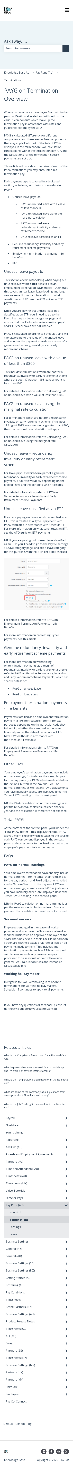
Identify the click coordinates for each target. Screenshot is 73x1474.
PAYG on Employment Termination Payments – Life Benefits (31, 751)
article (32, 639)
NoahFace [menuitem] (12, 1125)
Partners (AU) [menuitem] (14, 1161)
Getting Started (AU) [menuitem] (18, 1278)
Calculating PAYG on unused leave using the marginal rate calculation (36, 440)
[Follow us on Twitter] (66, 1451)
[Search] (65, 48)
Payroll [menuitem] (10, 1118)
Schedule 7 (51, 334)
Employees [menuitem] (13, 1394)
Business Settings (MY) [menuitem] (20, 1365)
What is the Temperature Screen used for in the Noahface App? (36, 1081)
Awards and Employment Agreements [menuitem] (29, 1154)
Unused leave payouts (26, 197)
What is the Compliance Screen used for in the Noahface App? (35, 1057)
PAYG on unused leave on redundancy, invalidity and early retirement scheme (41, 227)
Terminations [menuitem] (19, 1220)
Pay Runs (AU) (44, 72)
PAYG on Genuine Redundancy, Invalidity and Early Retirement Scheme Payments (31, 496)
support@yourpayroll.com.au (38, 1009)
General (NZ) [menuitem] (14, 1249)
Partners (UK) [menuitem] (14, 1372)
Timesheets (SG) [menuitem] (16, 1329)
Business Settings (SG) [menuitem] (20, 1263)
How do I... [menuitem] (16, 1212)
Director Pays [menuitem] (14, 1198)
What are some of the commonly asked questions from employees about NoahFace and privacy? (34, 1093)
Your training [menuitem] (14, 1132)
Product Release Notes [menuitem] (20, 1321)
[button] (66, 1118)
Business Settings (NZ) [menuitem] (20, 1270)
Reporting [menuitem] (12, 1140)
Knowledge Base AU (17, 72)
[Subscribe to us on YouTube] (58, 1451)
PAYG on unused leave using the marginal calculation (41, 215)
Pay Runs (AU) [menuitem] (15, 1205)
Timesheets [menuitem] (13, 1300)
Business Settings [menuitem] (17, 1241)
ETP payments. (41, 532)
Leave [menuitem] (13, 1234)
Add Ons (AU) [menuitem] (14, 1147)
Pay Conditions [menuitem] (15, 1292)
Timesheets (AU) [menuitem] (16, 1176)
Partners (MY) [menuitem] (14, 1379)
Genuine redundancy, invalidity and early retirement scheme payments (38, 246)
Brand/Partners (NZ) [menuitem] (19, 1307)
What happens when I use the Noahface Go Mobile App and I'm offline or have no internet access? (34, 1069)
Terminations (12, 80)
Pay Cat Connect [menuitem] (16, 1401)
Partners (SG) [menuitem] (14, 1350)
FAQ (14, 263)
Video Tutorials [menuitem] (15, 1190)
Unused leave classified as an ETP (42, 237)
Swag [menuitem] (9, 1343)
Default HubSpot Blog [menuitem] (17, 1424)
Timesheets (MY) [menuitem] (16, 1183)
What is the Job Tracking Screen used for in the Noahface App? (35, 1105)
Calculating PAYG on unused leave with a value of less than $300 (36, 393)
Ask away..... (15, 41)
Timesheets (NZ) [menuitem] (16, 1358)
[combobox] (33, 48)
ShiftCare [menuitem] (12, 1387)
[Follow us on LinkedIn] (44, 1451)
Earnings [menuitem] (15, 1227)
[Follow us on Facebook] (51, 1451)
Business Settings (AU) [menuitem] (20, 1314)
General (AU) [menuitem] (14, 1256)
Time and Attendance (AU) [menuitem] (22, 1169)
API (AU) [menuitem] (11, 1336)
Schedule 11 (56, 525)
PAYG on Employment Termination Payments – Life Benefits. (31, 623)
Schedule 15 (11, 989)
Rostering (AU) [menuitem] (15, 1285)
